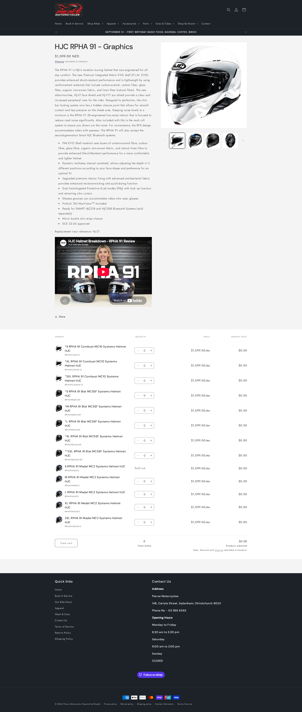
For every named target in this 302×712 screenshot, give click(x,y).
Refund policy (127, 703)
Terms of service (184, 703)
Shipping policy (144, 703)
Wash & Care (62, 614)
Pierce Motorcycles (72, 704)
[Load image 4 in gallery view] (230, 141)
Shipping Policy (64, 639)
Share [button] (62, 316)
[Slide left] (164, 140)
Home (58, 589)
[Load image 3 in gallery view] (213, 141)
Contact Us (61, 620)
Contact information (164, 703)
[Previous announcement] (56, 32)
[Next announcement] (246, 32)
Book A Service (63, 596)
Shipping (59, 61)
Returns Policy (63, 632)
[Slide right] (243, 140)
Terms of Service (64, 626)
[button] (95, 23)
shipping (218, 550)
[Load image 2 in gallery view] (195, 141)
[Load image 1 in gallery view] (177, 141)
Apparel (59, 608)
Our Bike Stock (63, 602)
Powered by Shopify (91, 704)
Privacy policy (110, 703)
